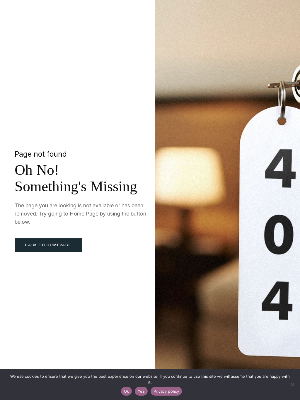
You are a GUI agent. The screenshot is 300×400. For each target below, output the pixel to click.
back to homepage (48, 245)
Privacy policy (166, 391)
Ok (126, 391)
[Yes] (293, 384)
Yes (141, 391)
